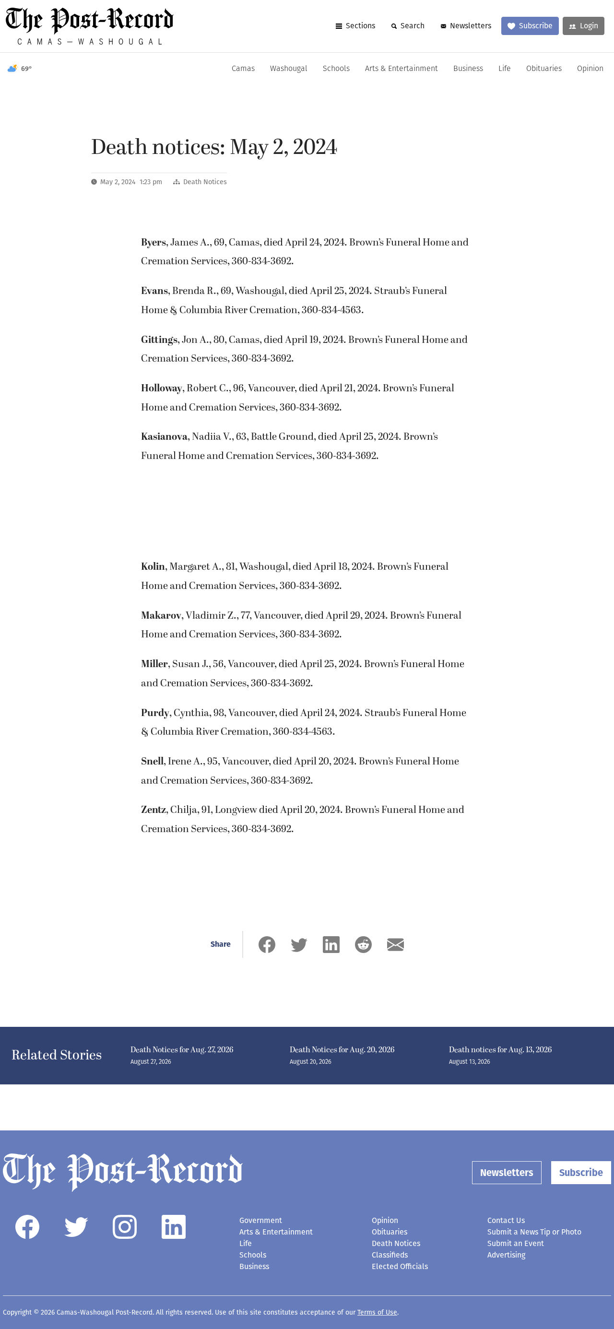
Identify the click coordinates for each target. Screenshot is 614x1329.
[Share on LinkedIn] (331, 944)
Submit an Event (515, 1243)
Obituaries (544, 69)
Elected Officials (400, 1266)
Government (260, 1220)
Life (504, 69)
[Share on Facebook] (267, 944)
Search (413, 25)
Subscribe (536, 25)
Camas (243, 69)
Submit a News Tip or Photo (534, 1231)
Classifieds (390, 1254)
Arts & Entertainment (401, 69)
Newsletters (470, 25)
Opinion (590, 69)
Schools (336, 69)
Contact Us (506, 1220)
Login (589, 25)
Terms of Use (377, 1312)
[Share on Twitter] (299, 944)
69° (26, 69)
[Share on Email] (395, 944)
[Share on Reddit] (363, 944)
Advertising (506, 1254)
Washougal (288, 69)
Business (468, 69)
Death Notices (205, 182)
